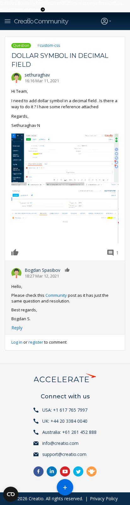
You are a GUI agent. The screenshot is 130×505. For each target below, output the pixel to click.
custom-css (50, 45)
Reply (16, 328)
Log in (16, 342)
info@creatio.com (60, 443)
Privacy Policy (104, 499)
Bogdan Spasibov (42, 270)
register (35, 342)
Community (56, 295)
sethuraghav (37, 75)
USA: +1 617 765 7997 (64, 410)
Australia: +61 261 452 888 (69, 432)
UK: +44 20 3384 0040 (64, 421)
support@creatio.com (64, 454)
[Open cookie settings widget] (10, 494)
